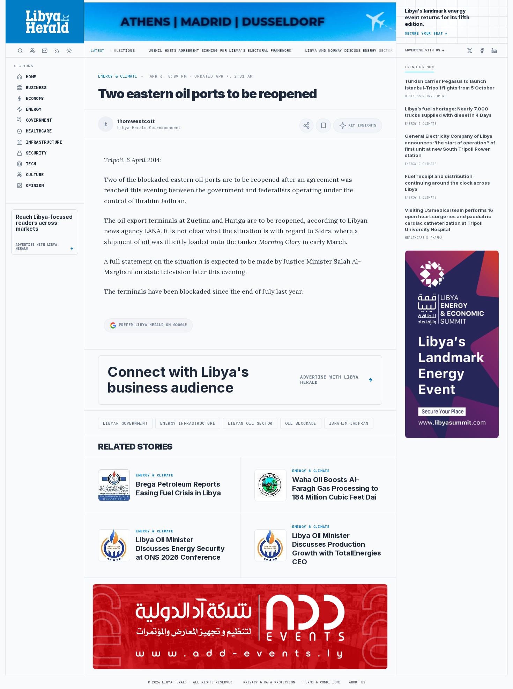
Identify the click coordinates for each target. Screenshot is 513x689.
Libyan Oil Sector (250, 423)
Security (36, 153)
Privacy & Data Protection (269, 682)
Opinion (35, 185)
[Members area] (32, 51)
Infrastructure (44, 142)
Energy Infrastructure (187, 423)
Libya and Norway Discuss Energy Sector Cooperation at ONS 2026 (346, 50)
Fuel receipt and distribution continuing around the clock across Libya (447, 182)
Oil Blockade (301, 423)
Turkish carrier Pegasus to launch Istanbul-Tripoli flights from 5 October (450, 84)
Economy (35, 98)
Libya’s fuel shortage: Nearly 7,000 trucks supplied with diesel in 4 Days (448, 112)
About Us (357, 682)
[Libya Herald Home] (45, 21)
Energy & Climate (117, 76)
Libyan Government (125, 423)
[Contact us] (45, 51)
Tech (31, 164)
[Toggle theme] (69, 51)
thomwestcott (135, 121)
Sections (23, 66)
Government (39, 120)
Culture (35, 174)
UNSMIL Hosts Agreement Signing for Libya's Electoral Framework (190, 50)
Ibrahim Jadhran (349, 423)
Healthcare (39, 131)
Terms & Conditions (321, 682)
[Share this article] (306, 125)
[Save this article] (323, 125)
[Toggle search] (20, 51)
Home (31, 76)
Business (36, 87)
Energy (34, 109)
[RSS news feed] (57, 51)
